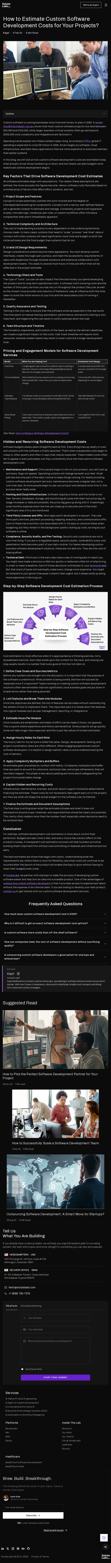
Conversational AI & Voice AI (19, 1406)
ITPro (87, 141)
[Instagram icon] (12, 1548)
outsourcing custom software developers (27, 883)
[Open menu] (106, 5)
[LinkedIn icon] (2, 1548)
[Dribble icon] (18, 1548)
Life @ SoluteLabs (71, 1440)
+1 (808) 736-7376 (19, 1293)
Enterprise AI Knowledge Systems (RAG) (26, 1410)
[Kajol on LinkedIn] (18, 973)
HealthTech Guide (14, 1466)
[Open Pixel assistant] (105, 1547)
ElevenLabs (11, 1428)
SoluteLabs (12, 875)
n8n (7, 1432)
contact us (9, 891)
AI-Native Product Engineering (21, 1398)
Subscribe (31, 1515)
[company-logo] (6, 5)
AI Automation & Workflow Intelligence (25, 1414)
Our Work (67, 1432)
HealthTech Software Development (23, 1462)
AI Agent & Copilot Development (22, 1402)
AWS (7, 1436)
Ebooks (66, 1448)
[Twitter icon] (7, 1548)
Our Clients (68, 1436)
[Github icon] (28, 1548)
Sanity (8, 1440)
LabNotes (67, 1444)
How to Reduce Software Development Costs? (42, 433)
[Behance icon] (23, 1548)
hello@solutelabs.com (22, 1287)
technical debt (98, 565)
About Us (67, 1428)
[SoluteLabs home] (106, 1556)
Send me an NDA (33, 1369)
